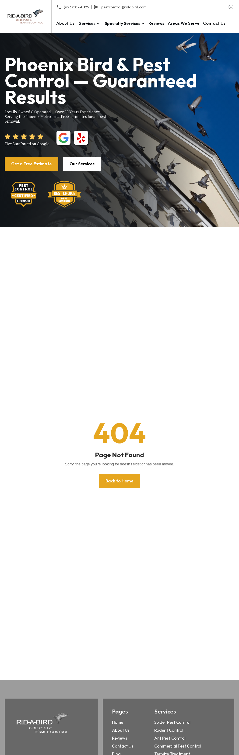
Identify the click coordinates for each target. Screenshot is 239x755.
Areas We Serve (184, 23)
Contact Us (214, 23)
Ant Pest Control (170, 738)
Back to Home (119, 481)
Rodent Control (168, 730)
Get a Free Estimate (31, 163)
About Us (65, 23)
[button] (89, 23)
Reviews (156, 23)
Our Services (82, 163)
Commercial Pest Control (177, 746)
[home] (25, 16)
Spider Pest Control (172, 722)
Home (117, 722)
